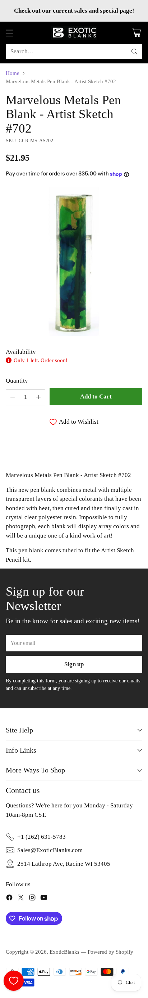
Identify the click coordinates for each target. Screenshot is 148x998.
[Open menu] (9, 33)
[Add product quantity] (38, 397)
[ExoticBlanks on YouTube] (44, 898)
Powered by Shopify (110, 952)
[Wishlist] (14, 981)
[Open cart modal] (136, 33)
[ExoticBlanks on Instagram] (32, 898)
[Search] (134, 51)
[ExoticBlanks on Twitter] (21, 898)
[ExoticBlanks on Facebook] (9, 898)
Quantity (17, 380)
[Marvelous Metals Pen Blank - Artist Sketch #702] (74, 261)
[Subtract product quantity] (12, 397)
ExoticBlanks (64, 952)
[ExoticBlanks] (74, 33)
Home (12, 73)
